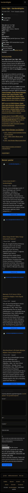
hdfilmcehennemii (13, 475)
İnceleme (20, 484)
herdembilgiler (6, 2)
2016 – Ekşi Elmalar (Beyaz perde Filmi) (15, 140)
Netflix (5, 481)
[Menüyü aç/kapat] (25, 2)
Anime (6, 484)
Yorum (4, 398)
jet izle (5, 475)
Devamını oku (14, 214)
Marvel (12, 481)
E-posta (4, 424)
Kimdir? (14, 185)
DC (23, 481)
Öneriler (13, 484)
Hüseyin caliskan (19, 11)
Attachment (5, 445)
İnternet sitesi (5, 430)
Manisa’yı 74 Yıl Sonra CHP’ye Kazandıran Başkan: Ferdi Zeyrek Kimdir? (13, 296)
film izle (21, 475)
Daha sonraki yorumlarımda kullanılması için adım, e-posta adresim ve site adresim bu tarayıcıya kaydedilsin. (13, 440)
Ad (3, 417)
